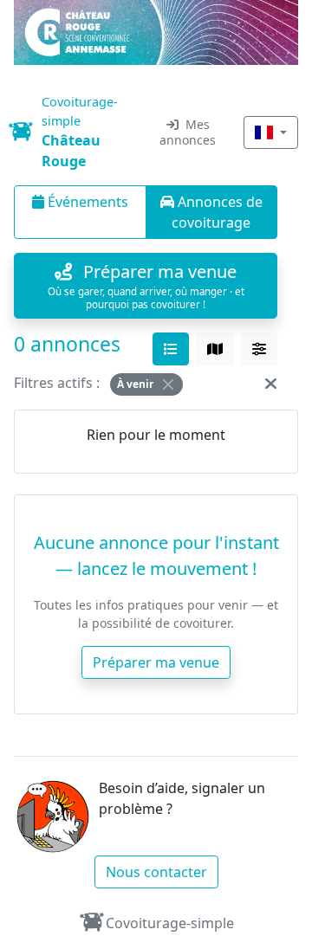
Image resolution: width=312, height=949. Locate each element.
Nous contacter (156, 871)
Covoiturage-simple (170, 923)
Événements (86, 201)
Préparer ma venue (156, 662)
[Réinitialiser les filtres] (270, 382)
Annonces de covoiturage (217, 212)
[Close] (168, 384)
